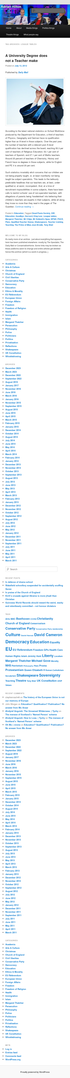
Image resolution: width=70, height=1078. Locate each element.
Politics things (48, 27)
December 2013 (13, 464)
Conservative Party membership (49, 629)
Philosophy (11, 328)
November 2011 (13, 540)
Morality (55, 661)
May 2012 (10, 529)
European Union (13, 297)
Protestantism (14, 670)
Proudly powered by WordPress (35, 1072)
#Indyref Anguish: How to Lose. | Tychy (25, 717)
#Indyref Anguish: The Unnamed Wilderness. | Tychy (31, 711)
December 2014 (13, 430)
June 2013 (10, 485)
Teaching (9, 224)
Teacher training (55, 221)
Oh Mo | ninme (12, 724)
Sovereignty (49, 675)
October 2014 (12, 433)
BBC (13, 618)
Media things (32, 27)
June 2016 (10, 392)
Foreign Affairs (12, 301)
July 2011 (10, 546)
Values (8, 685)
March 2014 (11, 454)
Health (8, 311)
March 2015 (11, 419)
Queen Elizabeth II (34, 670)
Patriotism (17, 665)
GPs (46, 650)
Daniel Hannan (27, 635)
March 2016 (11, 395)
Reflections (11, 346)
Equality (55, 642)
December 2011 (13, 536)
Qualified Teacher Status (22, 221)
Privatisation (11, 342)
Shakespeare (41, 221)
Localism (58, 656)
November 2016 (13, 388)
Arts (7, 618)
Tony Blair (48, 224)
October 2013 (12, 471)
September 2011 (13, 543)
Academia (10, 263)
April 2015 (10, 416)
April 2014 (10, 450)
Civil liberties (12, 277)
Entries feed (11, 1052)
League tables (49, 216)
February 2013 (12, 498)
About (18, 27)
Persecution (11, 325)
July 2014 (10, 440)
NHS (8, 665)
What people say (31, 34)
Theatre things (12, 34)
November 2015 (13, 402)
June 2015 (10, 412)
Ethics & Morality (14, 291)
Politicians (10, 335)
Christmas (10, 270)
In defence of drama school (19, 581)
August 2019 (11, 382)
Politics (9, 339)
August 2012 (11, 519)
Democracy (11, 284)
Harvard (29, 216)
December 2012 (13, 505)
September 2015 (13, 406)
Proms (43, 665)
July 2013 (10, 481)
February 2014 (12, 457)
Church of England (14, 273)
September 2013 (13, 474)
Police (8, 332)
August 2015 (11, 409)
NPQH (53, 219)
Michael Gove (41, 661)
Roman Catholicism (54, 670)
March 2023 (11, 371)
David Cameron (48, 634)
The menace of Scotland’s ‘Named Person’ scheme (31, 714)
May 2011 (10, 553)
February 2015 (12, 423)
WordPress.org (13, 1059)
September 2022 (13, 378)
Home (8, 27)
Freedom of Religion (15, 308)
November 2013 (13, 467)
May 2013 (10, 488)
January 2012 (12, 533)
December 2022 (13, 375)
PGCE (60, 219)
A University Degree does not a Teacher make (26, 58)
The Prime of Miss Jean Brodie (29, 224)
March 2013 (11, 495)
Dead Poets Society (41, 213)
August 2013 (11, 478)
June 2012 (10, 526)
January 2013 (12, 502)
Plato (7, 221)
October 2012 (12, 512)
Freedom (9, 304)
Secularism (10, 675)
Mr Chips (28, 219)
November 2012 (13, 509)
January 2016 (12, 399)
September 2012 (13, 515)
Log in (8, 1049)
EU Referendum (13, 294)
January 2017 (12, 385)
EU (8, 648)
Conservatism (37, 623)
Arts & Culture (12, 267)
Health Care (56, 650)
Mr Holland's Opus (41, 219)
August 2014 (11, 436)
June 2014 (10, 443)
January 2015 (12, 426)
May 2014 (10, 447)
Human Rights (13, 656)
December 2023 (13, 368)
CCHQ (33, 618)
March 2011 (11, 560)
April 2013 (10, 491)
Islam (8, 318)
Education (18, 213)
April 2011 (10, 557)
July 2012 (10, 522)
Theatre (21, 680)
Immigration (11, 315)
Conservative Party (14, 280)
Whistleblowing (13, 356)
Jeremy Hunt (34, 656)
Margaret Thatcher (14, 219)
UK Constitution (13, 352)
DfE (53, 213)
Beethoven (23, 619)
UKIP (59, 680)
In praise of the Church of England (22, 592)
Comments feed (13, 1056)
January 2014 (12, 461)
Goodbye (20, 216)
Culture (12, 634)
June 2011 (10, 550)
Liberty (48, 655)
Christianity (45, 618)
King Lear (38, 216)
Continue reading (24, 206)
